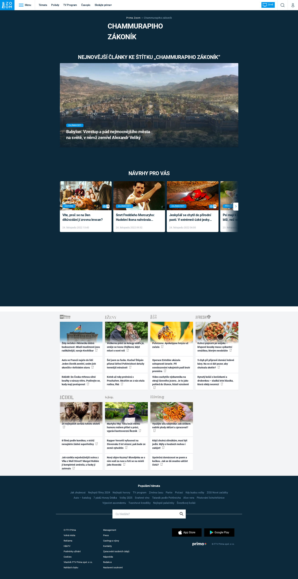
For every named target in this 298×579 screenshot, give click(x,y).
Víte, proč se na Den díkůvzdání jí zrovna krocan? (82, 217)
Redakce (107, 562)
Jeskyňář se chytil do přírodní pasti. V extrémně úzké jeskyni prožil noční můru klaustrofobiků (190, 217)
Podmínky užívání (72, 551)
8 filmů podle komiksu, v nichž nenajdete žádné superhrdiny (78, 442)
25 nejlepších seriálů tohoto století (81, 423)
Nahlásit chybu (71, 567)
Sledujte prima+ (103, 5)
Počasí (179, 492)
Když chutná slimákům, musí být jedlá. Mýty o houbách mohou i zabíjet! (169, 444)
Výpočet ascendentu (114, 502)
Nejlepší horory (121, 492)
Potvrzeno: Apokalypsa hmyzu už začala (170, 345)
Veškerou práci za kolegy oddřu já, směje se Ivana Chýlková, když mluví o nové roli (125, 347)
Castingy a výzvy (111, 540)
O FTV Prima (70, 530)
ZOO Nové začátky (217, 492)
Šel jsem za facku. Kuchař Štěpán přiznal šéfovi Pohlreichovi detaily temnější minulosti (125, 364)
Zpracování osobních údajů (116, 551)
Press (106, 535)
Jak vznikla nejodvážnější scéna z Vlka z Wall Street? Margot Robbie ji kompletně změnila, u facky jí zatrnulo (80, 463)
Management (109, 530)
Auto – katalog (82, 497)
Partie (169, 492)
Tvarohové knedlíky (139, 502)
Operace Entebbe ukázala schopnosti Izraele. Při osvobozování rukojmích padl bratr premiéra (171, 366)
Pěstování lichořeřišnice (211, 497)
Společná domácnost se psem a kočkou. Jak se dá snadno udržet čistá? (170, 461)
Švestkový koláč (186, 502)
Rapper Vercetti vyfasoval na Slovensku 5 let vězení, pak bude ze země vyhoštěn (126, 444)
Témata (43, 5)
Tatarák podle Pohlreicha (166, 497)
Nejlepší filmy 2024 (99, 492)
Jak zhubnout (78, 492)
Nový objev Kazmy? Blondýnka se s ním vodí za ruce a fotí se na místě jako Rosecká (126, 461)
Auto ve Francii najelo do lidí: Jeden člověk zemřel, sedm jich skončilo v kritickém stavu (79, 364)
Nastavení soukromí (113, 567)
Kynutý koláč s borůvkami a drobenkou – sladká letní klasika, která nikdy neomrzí (215, 381)
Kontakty (107, 546)
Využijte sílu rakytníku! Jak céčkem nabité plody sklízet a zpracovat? (171, 425)
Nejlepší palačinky (163, 502)
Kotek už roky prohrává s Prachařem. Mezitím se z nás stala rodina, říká (126, 381)
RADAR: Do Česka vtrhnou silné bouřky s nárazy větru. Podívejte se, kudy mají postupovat (81, 381)
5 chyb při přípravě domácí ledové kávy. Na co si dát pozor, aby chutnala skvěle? (215, 364)
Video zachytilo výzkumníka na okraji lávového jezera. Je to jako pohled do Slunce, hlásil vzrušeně (170, 381)
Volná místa (69, 535)
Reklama (68, 540)
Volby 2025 (126, 497)
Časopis (85, 5)
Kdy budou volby (195, 492)
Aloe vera (188, 497)
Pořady (55, 5)
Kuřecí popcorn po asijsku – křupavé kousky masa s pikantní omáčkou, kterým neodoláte (214, 347)
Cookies (68, 556)
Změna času (156, 492)
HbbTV (67, 546)
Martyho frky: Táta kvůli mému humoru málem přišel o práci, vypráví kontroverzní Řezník (123, 427)
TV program (139, 492)
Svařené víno (142, 497)
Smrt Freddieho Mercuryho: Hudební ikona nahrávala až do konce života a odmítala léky (136, 217)
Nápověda (108, 556)
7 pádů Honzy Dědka (105, 497)
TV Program (70, 5)
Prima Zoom (133, 17)
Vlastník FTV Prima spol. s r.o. (78, 562)
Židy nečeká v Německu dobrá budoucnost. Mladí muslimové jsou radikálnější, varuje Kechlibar (81, 347)
